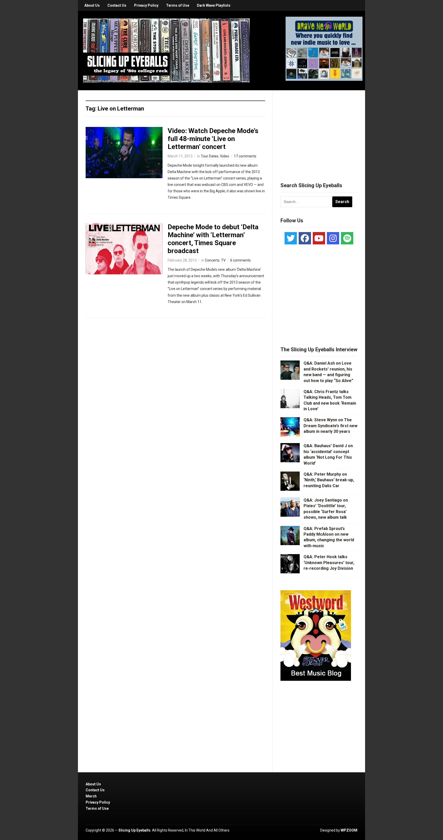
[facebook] (305, 238)
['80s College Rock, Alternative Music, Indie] (166, 50)
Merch (91, 796)
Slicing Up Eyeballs (134, 830)
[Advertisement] (318, 130)
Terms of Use (177, 5)
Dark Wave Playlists (213, 5)
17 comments (245, 156)
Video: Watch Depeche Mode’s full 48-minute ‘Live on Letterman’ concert (213, 139)
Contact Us (116, 5)
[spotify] (347, 238)
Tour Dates (209, 156)
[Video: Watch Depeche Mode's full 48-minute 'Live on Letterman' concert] (124, 152)
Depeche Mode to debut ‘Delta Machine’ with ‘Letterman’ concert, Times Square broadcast (213, 239)
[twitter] (291, 238)
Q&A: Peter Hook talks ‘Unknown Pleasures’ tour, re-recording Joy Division (329, 562)
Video (224, 156)
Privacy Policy (146, 5)
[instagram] (333, 238)
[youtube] (319, 238)
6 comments (240, 260)
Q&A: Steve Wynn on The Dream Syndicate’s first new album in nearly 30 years (330, 425)
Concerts (212, 260)
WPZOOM (349, 830)
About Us (92, 5)
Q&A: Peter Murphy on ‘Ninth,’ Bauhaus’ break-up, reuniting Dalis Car (329, 480)
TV (223, 260)
